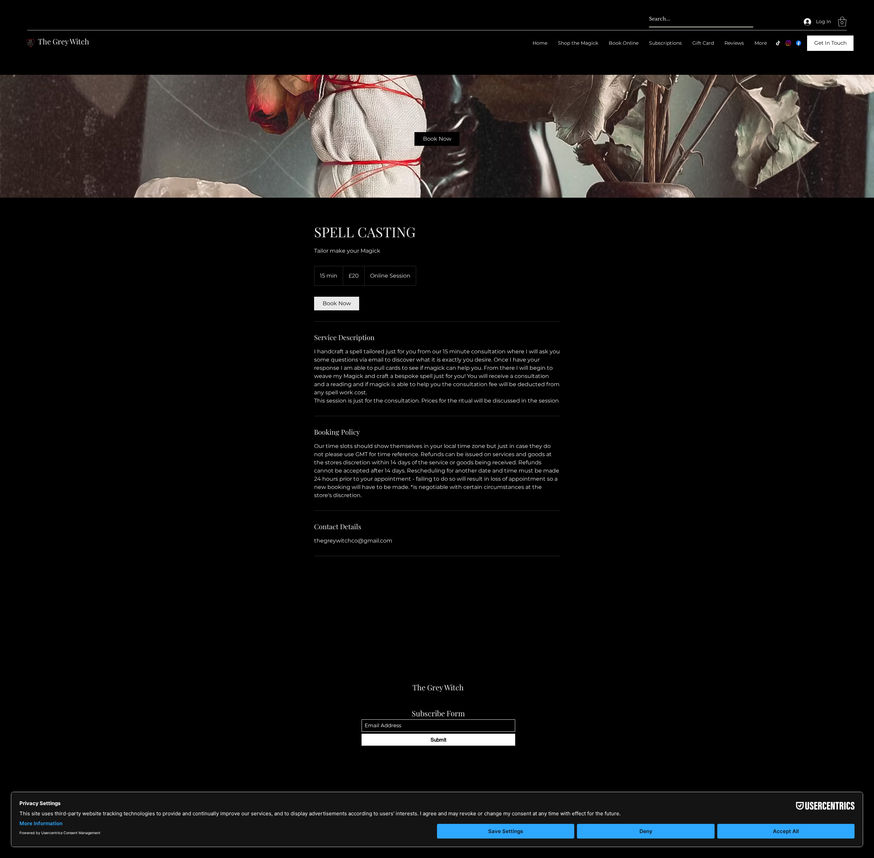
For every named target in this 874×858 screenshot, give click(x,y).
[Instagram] (788, 43)
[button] (842, 22)
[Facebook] (798, 43)
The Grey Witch (63, 41)
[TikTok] (778, 43)
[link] (437, 139)
